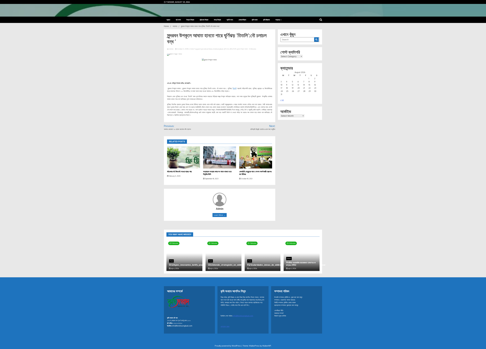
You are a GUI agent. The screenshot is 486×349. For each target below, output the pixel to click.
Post (171, 261)
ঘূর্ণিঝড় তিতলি (233, 49)
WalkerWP (266, 346)
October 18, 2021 (246, 179)
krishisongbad (218, 49)
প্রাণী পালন (230, 20)
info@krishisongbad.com (243, 316)
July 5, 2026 (292, 268)
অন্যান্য (277, 20)
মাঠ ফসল (178, 20)
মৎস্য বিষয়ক (217, 20)
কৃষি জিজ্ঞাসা (266, 20)
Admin (171, 49)
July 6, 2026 (174, 268)
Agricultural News (206, 49)
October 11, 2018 (182, 49)
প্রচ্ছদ (168, 20)
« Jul (282, 100)
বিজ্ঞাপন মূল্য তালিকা (280, 316)
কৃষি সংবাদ (255, 20)
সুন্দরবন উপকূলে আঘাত (242, 49)
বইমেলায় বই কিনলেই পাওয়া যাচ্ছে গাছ (179, 171)
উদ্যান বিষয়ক (190, 20)
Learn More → (219, 215)
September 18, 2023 (211, 179)
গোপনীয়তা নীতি (278, 310)
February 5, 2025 (174, 176)
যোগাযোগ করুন (225, 326)
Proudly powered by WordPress (228, 346)
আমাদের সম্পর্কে (278, 313)
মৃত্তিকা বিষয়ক (204, 20)
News (289, 258)
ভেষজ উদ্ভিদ (242, 20)
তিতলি (234, 88)
